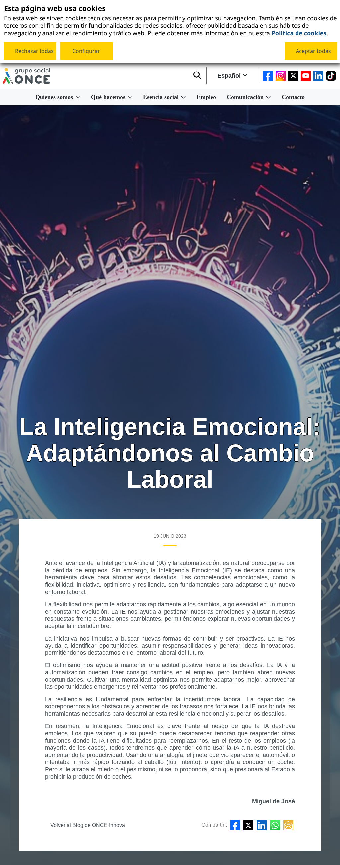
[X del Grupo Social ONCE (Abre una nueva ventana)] (293, 76)
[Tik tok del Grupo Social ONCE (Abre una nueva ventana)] (331, 76)
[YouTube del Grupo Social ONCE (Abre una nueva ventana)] (306, 76)
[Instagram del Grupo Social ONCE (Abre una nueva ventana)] (281, 76)
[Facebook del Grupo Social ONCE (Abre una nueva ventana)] (268, 76)
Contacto (293, 97)
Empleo (206, 97)
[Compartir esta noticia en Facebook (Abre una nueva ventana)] (235, 825)
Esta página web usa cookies (55, 9)
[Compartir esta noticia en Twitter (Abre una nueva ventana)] (248, 825)
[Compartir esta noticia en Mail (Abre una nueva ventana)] (288, 825)
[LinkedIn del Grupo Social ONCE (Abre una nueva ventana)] (318, 76)
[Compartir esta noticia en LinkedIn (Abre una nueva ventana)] (262, 825)
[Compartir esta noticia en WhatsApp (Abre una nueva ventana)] (275, 825)
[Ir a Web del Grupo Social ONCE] (26, 76)
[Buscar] (197, 76)
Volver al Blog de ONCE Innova (87, 825)
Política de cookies (298, 32)
